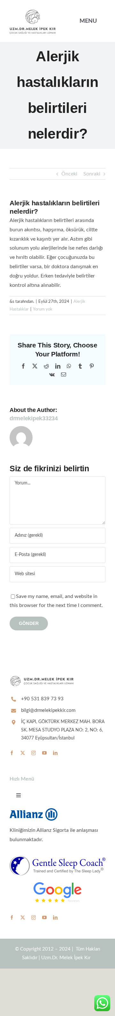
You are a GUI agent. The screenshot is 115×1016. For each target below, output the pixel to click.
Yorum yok (42, 309)
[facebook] (12, 753)
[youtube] (44, 753)
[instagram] (33, 753)
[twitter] (22, 753)
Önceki (69, 173)
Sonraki (91, 173)
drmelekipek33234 (34, 418)
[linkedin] (55, 753)
